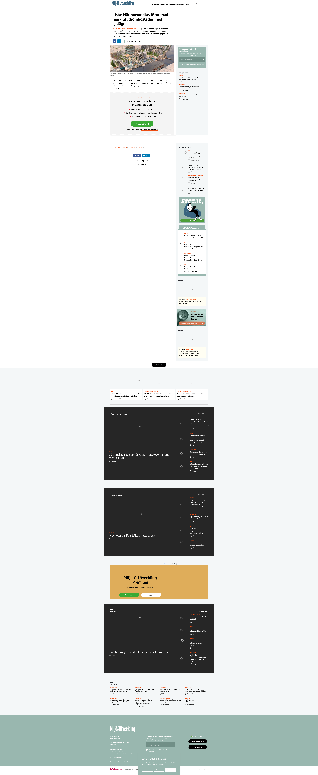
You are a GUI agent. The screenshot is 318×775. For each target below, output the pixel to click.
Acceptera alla (170, 770)
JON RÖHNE (113, 744)
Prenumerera (155, 4)
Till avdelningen (203, 414)
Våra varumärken (129, 769)
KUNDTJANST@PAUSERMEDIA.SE (125, 751)
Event (187, 4)
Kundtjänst (138, 769)
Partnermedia (121, 762)
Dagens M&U (164, 4)
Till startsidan (159, 365)
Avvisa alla (158, 770)
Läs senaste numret (197, 741)
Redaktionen (113, 762)
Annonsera (130, 762)
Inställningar (147, 770)
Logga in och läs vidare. (149, 129)
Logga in (151, 595)
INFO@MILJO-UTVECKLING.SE (125, 753)
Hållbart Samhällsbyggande (176, 4)
